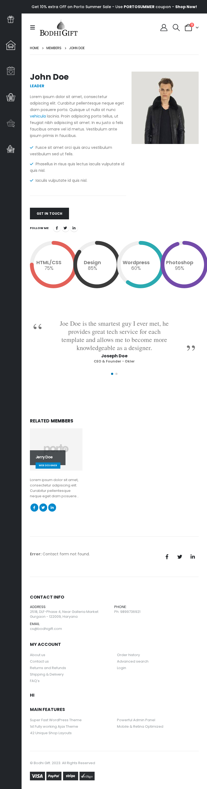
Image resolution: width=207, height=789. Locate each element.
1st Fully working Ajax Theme (54, 726)
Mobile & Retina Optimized (140, 726)
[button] (112, 373)
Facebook (57, 228)
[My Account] (164, 27)
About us (37, 654)
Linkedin (192, 556)
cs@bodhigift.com (46, 628)
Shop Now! (186, 6)
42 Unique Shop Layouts (51, 733)
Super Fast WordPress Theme (56, 720)
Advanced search (133, 661)
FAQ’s (35, 680)
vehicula (38, 116)
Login (121, 667)
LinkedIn (74, 228)
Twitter (65, 228)
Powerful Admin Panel (136, 720)
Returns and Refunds (48, 667)
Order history (128, 654)
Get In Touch (49, 213)
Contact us (39, 661)
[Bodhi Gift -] (59, 28)
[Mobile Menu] (34, 27)
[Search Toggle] (176, 27)
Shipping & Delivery (47, 674)
